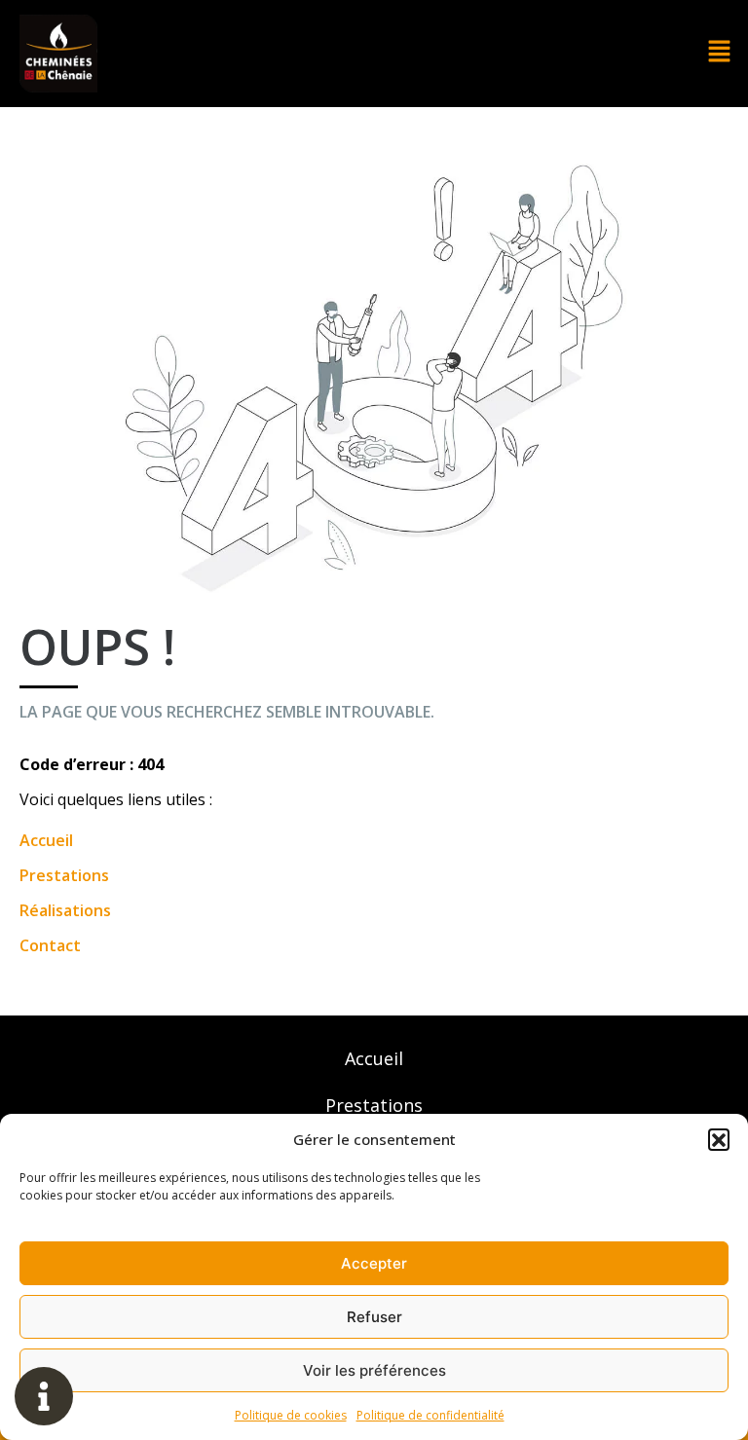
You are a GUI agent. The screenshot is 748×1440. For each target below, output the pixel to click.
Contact (50, 945)
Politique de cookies (291, 1415)
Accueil (46, 840)
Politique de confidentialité (430, 1415)
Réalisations (65, 910)
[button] (719, 1139)
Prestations (64, 875)
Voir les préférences (374, 1370)
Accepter (374, 1263)
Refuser (374, 1317)
